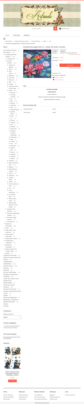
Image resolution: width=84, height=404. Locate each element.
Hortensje (13, 146)
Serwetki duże (11, 58)
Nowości (5, 304)
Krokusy (12, 141)
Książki (7, 253)
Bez (11, 99)
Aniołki (10, 182)
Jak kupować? (6, 399)
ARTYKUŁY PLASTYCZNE (9, 289)
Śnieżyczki (13, 105)
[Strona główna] (42, 14)
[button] (57, 77)
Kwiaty (10, 90)
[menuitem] (7, 35)
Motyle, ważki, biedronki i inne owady (13, 205)
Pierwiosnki (13, 137)
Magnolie (13, 154)
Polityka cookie (53, 399)
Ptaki (10, 82)
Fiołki (11, 139)
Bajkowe (11, 167)
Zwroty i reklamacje (8, 395)
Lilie (11, 118)
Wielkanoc (11, 75)
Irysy (11, 124)
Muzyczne (11, 80)
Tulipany (12, 122)
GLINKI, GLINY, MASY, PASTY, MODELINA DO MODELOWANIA (11, 281)
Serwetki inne (11, 221)
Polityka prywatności (55, 397)
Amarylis (12, 126)
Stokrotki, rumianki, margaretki (13, 133)
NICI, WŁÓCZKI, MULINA (9, 50)
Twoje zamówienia (23, 395)
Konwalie (12, 156)
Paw (59, 73)
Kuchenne (11, 77)
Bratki (12, 116)
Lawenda (11, 160)
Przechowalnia (22, 399)
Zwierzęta (11, 175)
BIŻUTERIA (6, 270)
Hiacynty (12, 92)
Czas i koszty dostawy (39, 397)
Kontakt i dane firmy (70, 395)
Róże (11, 101)
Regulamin (52, 395)
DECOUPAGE (6, 52)
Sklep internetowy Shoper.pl (42, 403)
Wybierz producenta (8, 314)
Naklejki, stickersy (8, 266)
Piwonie (12, 158)
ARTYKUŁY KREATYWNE (9, 272)
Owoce (10, 69)
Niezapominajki (14, 109)
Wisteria (12, 120)
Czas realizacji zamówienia (40, 399)
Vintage (11, 84)
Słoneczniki (13, 129)
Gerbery (12, 103)
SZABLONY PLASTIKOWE (10, 255)
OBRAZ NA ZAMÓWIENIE (10, 297)
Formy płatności (38, 395)
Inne (11, 143)
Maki (11, 107)
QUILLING (6, 268)
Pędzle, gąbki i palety (11, 238)
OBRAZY (5, 295)
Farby (7, 228)
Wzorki (10, 173)
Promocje (6, 306)
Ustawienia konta (23, 397)
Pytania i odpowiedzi (8, 397)
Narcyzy (12, 152)
